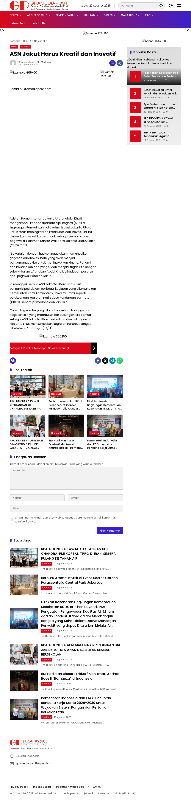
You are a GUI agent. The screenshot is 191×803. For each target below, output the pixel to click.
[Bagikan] (120, 63)
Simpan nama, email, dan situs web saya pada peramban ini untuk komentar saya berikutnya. (65, 519)
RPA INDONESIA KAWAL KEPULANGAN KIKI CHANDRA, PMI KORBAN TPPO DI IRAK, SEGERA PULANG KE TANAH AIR (25, 405)
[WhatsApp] (120, 360)
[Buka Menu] (179, 5)
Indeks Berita (42, 787)
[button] (161, 5)
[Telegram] (112, 360)
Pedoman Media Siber (71, 787)
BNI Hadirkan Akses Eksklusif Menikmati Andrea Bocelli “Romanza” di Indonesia (66, 444)
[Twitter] (105, 360)
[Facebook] (98, 360)
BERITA (14, 46)
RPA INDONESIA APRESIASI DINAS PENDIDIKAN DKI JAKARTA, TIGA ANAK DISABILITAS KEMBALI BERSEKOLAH (26, 444)
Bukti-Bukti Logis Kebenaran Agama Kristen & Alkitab (156, 134)
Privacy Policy (19, 787)
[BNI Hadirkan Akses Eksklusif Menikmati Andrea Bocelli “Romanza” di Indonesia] (66, 426)
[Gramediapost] (39, 5)
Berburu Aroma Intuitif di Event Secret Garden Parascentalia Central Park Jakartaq (65, 405)
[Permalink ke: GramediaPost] (14, 63)
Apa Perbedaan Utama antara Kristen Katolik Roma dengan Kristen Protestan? (159, 106)
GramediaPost (26, 62)
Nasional (25, 46)
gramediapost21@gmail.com (34, 763)
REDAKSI (96, 787)
